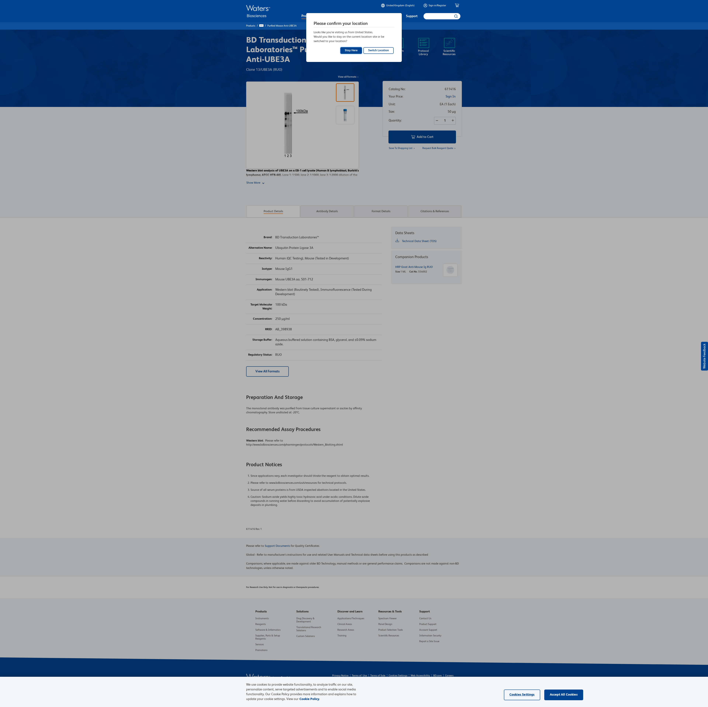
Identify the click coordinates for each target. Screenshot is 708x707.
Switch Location (378, 50)
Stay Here (351, 50)
